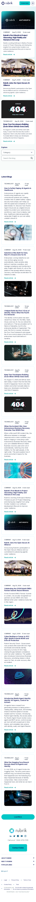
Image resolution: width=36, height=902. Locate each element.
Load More (18, 817)
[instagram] (25, 836)
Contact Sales (25, 3)
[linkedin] (10, 836)
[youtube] (22, 836)
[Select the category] (18, 152)
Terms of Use (27, 880)
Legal (5, 880)
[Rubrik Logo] (6, 3)
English (5, 871)
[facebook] (18, 836)
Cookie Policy (8, 884)
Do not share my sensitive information (23, 889)
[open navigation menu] (33, 3)
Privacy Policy (15, 880)
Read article (7, 54)
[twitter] (14, 836)
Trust (17, 884)
